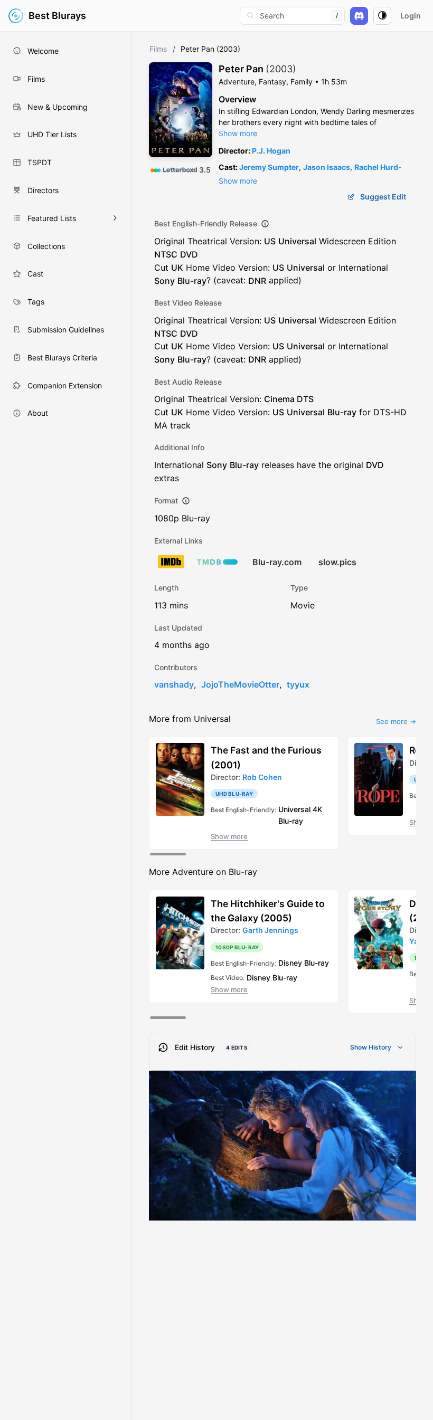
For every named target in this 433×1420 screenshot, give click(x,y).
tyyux (298, 684)
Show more (238, 133)
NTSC (165, 254)
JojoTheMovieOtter (240, 684)
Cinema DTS (289, 399)
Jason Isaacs (326, 167)
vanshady (174, 684)
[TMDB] (217, 562)
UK (177, 267)
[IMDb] (171, 561)
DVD (189, 254)
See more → (396, 721)
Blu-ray (191, 280)
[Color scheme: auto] (382, 16)
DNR (257, 280)
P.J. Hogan (271, 150)
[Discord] (359, 16)
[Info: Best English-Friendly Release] (265, 224)
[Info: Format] (186, 501)
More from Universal (190, 718)
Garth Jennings (270, 930)
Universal (297, 241)
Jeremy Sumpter (269, 167)
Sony (164, 280)
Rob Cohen (262, 777)
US (270, 241)
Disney (290, 962)
